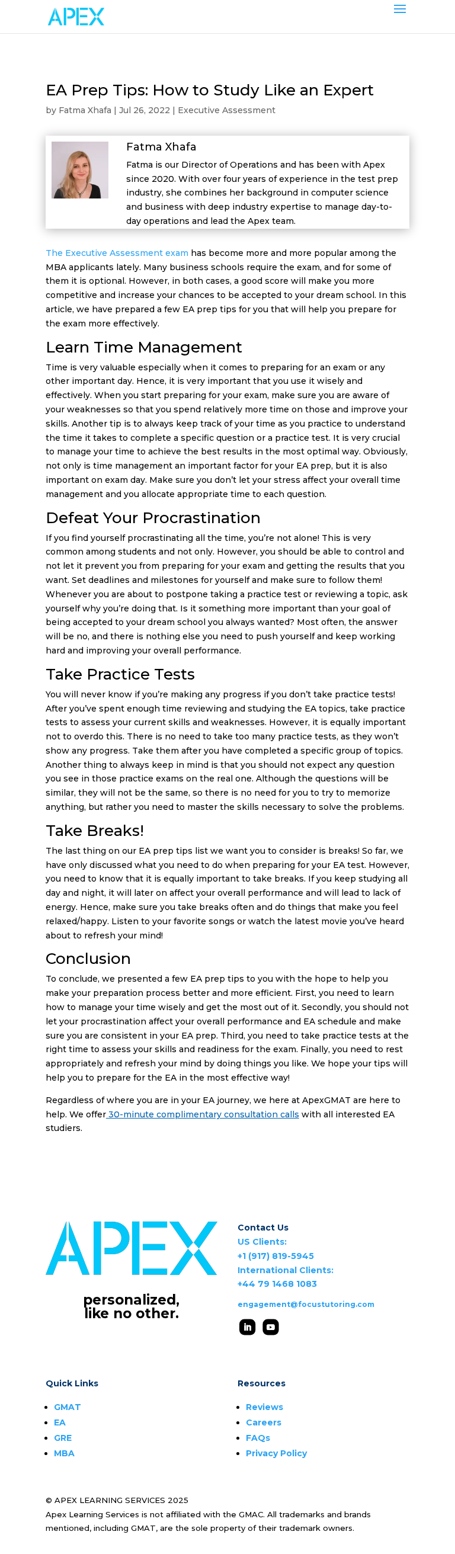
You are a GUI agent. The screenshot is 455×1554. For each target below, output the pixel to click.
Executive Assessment (226, 110)
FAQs (258, 1438)
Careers (263, 1422)
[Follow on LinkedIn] (247, 1327)
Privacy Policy (276, 1453)
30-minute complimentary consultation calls (202, 1114)
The (54, 253)
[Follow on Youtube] (270, 1327)
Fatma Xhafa (85, 110)
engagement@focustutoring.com (306, 1304)
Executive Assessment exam (125, 253)
